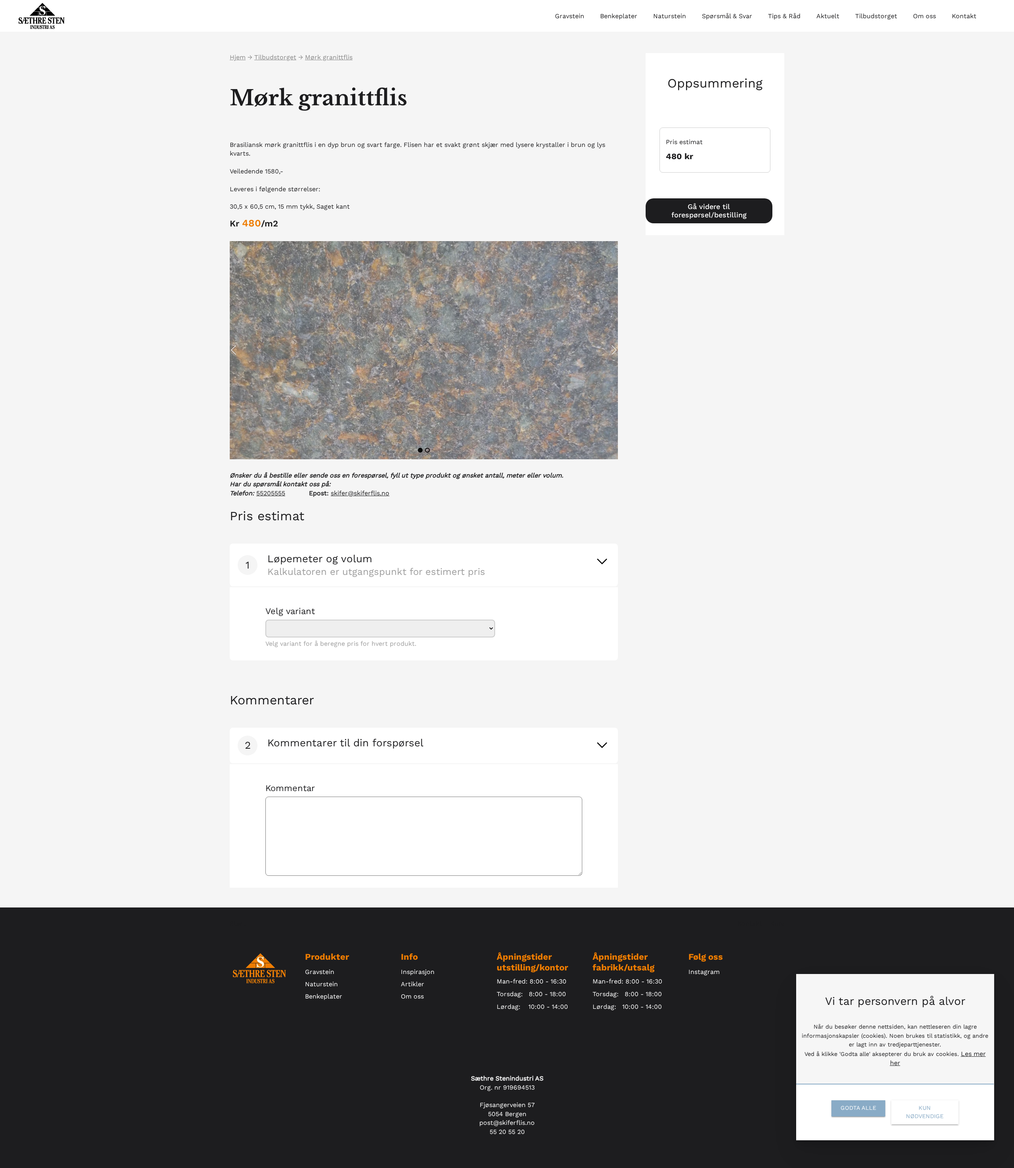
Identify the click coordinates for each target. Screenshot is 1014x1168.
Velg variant (290, 611)
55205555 (270, 493)
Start (238, 923)
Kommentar (290, 788)
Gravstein (319, 972)
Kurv (777, 923)
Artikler (412, 984)
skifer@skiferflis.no (360, 493)
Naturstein (321, 984)
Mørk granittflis (329, 57)
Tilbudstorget (275, 57)
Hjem (238, 57)
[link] (602, 561)
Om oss (412, 996)
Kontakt (751, 923)
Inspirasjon (418, 972)
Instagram (704, 972)
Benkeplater (323, 996)
